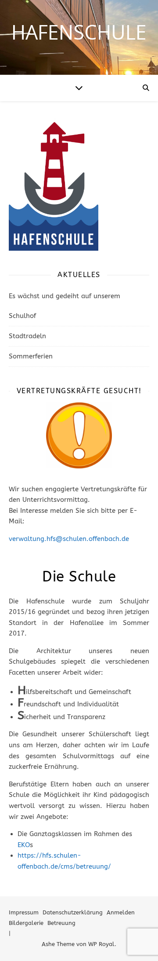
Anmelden (121, 912)
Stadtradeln (27, 336)
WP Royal (101, 944)
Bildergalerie (26, 923)
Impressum (24, 912)
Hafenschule (79, 32)
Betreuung (61, 923)
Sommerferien (31, 356)
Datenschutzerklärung (73, 912)
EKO (24, 845)
